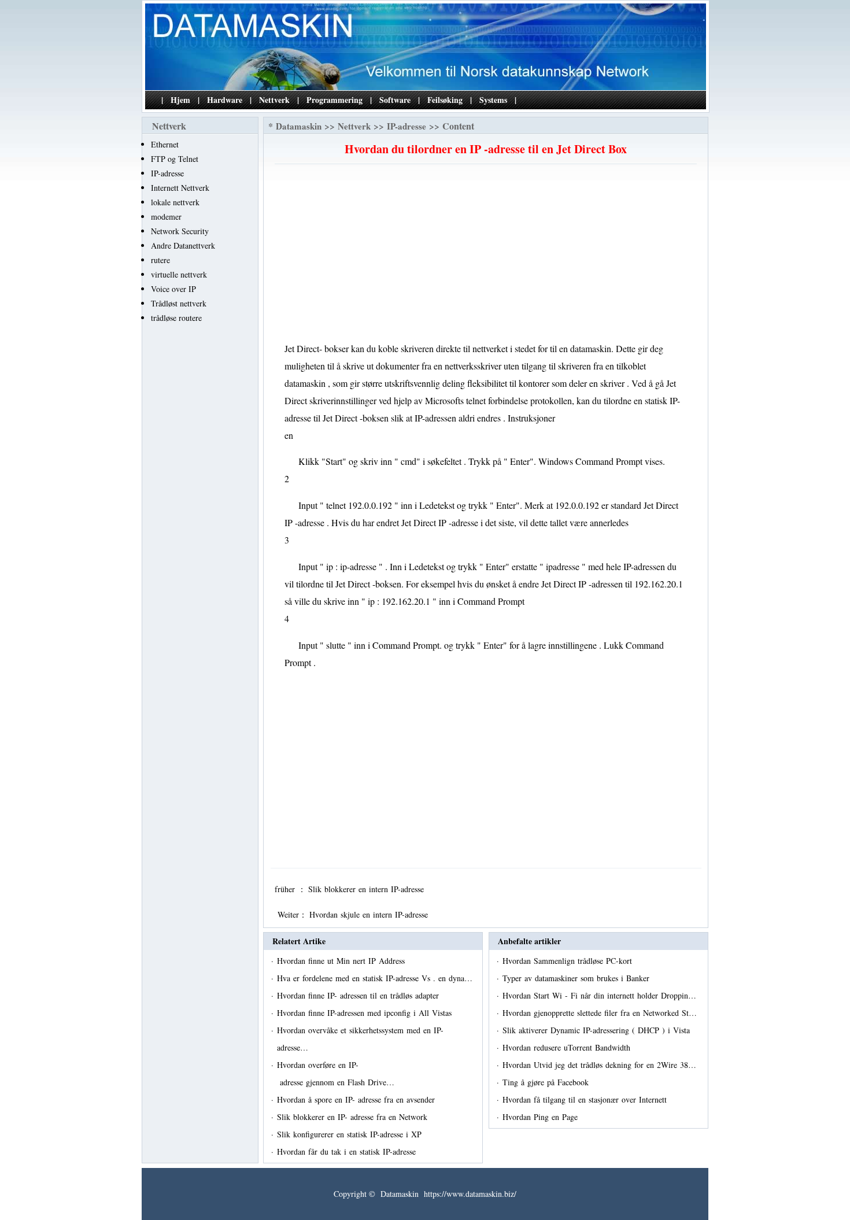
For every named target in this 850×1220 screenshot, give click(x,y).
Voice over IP (173, 288)
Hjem (180, 100)
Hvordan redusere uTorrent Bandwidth (567, 1047)
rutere (160, 259)
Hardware (224, 100)
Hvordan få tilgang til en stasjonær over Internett (586, 1099)
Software (395, 100)
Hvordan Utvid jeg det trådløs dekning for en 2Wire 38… (599, 1064)
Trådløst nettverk (178, 303)
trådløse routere (176, 317)
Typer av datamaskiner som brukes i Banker (577, 978)
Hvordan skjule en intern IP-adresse (370, 914)
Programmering (334, 100)
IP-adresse (167, 173)
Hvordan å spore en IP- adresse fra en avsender (357, 1099)
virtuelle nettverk (179, 274)
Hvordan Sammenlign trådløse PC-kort (568, 960)
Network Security (180, 230)
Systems (493, 100)
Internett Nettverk (180, 187)
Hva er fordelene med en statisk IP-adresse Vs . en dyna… (374, 978)
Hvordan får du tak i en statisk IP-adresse (348, 1151)
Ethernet (165, 144)
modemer (166, 216)
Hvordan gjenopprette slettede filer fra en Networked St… (599, 1012)
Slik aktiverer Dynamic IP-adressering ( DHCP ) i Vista (597, 1030)
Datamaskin (298, 126)
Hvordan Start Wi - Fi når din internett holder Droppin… (599, 995)
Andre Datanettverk (183, 245)
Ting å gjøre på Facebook (547, 1082)
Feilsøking (445, 100)
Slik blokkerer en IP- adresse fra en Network (353, 1116)
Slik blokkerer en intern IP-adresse (367, 888)
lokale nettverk (175, 202)
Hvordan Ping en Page (541, 1116)
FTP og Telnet (174, 158)
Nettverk (274, 100)
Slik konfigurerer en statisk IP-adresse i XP (350, 1134)
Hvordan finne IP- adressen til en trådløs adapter (359, 995)
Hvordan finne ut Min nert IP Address (342, 960)
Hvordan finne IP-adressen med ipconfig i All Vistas (365, 1012)
